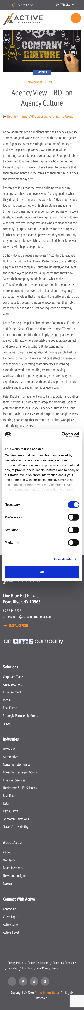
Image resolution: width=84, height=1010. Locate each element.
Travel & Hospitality (15, 826)
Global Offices (18, 625)
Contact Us (9, 909)
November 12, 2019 (41, 82)
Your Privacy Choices (48, 968)
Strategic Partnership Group (20, 715)
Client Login (10, 916)
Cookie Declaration (38, 963)
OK (42, 572)
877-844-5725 (26, 5)
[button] (65, 5)
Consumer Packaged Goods (20, 772)
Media (7, 699)
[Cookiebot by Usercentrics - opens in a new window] (61, 434)
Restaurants (10, 811)
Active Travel (11, 932)
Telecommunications (16, 819)
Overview (9, 749)
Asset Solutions (13, 684)
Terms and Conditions (64, 963)
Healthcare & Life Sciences (20, 787)
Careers (7, 883)
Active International (47, 992)
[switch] (73, 517)
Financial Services (14, 780)
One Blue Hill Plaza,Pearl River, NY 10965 (22, 598)
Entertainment (12, 692)
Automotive (10, 756)
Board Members (13, 867)
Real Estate (10, 707)
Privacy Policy (15, 963)
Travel (6, 723)
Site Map (12, 968)
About (7, 852)
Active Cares (10, 924)
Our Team (9, 860)
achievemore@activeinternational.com (27, 616)
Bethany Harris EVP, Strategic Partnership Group (40, 116)
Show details (62, 559)
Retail (6, 803)
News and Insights (14, 875)
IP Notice (27, 968)
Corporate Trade (13, 676)
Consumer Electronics (16, 764)
